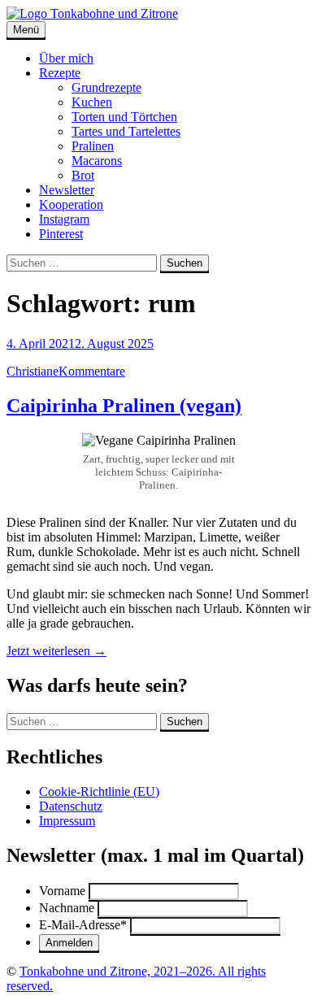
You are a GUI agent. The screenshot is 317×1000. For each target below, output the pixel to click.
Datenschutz (70, 806)
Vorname (62, 891)
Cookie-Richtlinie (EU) (99, 791)
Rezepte (59, 73)
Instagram (64, 219)
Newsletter (66, 190)
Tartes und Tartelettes (126, 131)
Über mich (66, 58)
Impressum (67, 821)
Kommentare (92, 371)
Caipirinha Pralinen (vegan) (124, 405)
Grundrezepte (106, 87)
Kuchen (92, 102)
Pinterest (61, 234)
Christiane (33, 371)
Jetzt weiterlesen (56, 651)
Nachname (66, 908)
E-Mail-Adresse (83, 925)
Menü (26, 30)
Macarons (97, 160)
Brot (83, 175)
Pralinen (93, 146)
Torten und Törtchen (124, 117)
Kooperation (71, 204)
